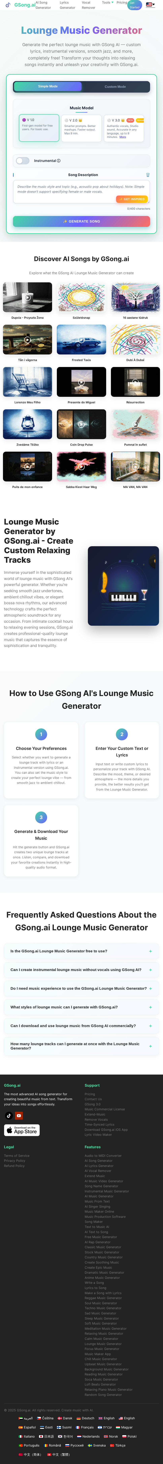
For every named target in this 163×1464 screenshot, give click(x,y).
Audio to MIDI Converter (103, 1156)
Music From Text (97, 1201)
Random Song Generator (103, 1395)
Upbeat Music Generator (103, 1364)
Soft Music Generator (101, 1323)
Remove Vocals (96, 1119)
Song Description (109, 175)
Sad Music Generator (100, 1313)
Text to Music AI (97, 1227)
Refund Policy (14, 1166)
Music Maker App (98, 1354)
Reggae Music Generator (103, 1298)
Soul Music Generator (101, 1303)
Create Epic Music (98, 1267)
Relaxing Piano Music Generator (109, 1389)
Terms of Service (16, 1156)
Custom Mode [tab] (115, 86)
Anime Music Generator (102, 1278)
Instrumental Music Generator (107, 1191)
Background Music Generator (107, 1369)
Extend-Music (95, 1114)
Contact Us (93, 1099)
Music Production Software (105, 1217)
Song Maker (94, 1222)
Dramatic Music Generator (104, 1272)
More (122, 136)
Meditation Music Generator (106, 1328)
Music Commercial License (105, 1109)
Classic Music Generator (103, 1247)
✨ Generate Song (81, 221)
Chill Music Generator (101, 1359)
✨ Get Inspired (132, 199)
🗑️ (148, 175)
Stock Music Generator (102, 1252)
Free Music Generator (101, 1237)
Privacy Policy (14, 1161)
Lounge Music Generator (103, 1344)
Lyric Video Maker (98, 1135)
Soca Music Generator (101, 1379)
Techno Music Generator (103, 1308)
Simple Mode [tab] (48, 86)
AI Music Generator (99, 1196)
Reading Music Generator (104, 1374)
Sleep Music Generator (102, 1318)
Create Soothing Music (102, 1262)
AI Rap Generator (98, 1242)
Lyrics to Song (95, 1288)
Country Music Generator (104, 1257)
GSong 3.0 (93, 1104)
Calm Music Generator (101, 1339)
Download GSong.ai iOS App (106, 1130)
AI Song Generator (99, 1161)
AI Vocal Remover (98, 1171)
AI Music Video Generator (104, 1181)
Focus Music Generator (102, 1349)
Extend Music (95, 1176)
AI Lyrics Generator (99, 1166)
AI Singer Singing (97, 1206)
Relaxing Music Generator (104, 1333)
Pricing (122, 2)
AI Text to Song (96, 1232)
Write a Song (94, 1283)
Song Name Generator (101, 1186)
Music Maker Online (99, 1211)
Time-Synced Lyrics (99, 1124)
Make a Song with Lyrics (103, 1293)
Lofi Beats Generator (100, 1384)
